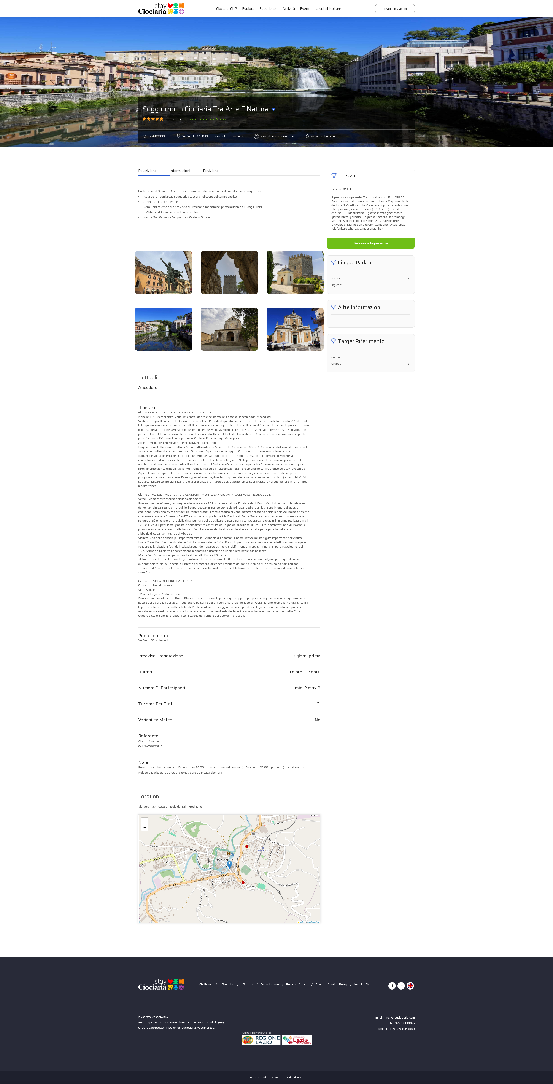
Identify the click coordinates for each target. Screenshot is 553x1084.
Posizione (211, 171)
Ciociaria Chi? (226, 8)
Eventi (305, 8)
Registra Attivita (297, 984)
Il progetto (227, 984)
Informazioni (180, 171)
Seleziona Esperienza (371, 243)
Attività (289, 8)
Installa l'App (363, 984)
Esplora (248, 8)
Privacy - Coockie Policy (331, 984)
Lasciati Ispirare (328, 8)
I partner (247, 984)
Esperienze (268, 8)
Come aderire (270, 984)
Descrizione (147, 171)
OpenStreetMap (313, 922)
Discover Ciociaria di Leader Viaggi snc (206, 119)
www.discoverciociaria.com (278, 136)
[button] (229, 864)
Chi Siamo (206, 984)
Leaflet (301, 922)
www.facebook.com (324, 136)
